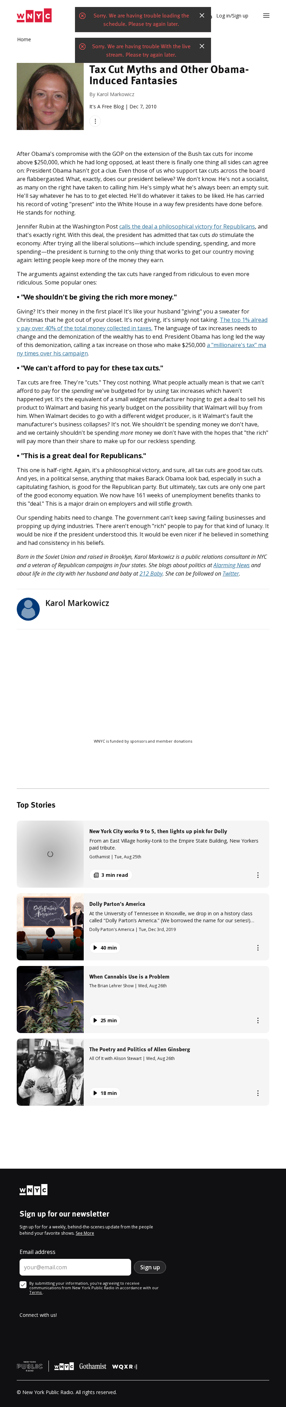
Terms (36, 1292)
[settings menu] (266, 15)
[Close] (202, 15)
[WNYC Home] (34, 15)
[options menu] (95, 121)
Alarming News (231, 565)
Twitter (231, 573)
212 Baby (151, 573)
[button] (143, 854)
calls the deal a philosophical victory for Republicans (187, 226)
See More (85, 1233)
